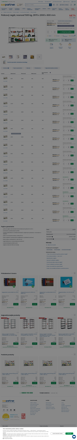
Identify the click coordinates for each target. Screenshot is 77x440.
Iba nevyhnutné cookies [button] (58, 433)
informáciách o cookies (19, 436)
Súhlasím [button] (69, 433)
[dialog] (38, 433)
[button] (26, 438)
